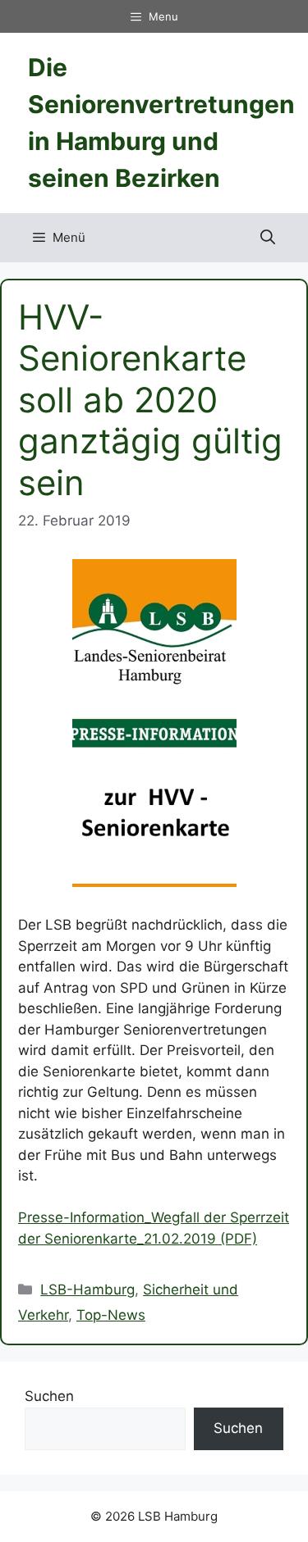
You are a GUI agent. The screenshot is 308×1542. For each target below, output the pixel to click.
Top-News (110, 1315)
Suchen (49, 1396)
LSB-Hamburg (87, 1289)
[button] (268, 237)
